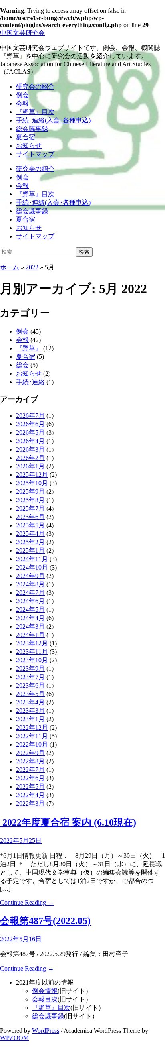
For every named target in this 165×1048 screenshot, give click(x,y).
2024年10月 (32, 567)
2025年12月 (32, 474)
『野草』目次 (35, 111)
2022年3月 (30, 803)
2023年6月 (30, 685)
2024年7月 (30, 592)
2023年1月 (30, 719)
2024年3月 (30, 626)
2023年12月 (32, 643)
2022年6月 (30, 778)
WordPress (45, 1030)
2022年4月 (30, 795)
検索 (84, 252)
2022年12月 (32, 727)
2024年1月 (30, 634)
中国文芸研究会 (22, 32)
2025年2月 (30, 542)
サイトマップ (35, 154)
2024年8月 (30, 584)
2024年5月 (30, 609)
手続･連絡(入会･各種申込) (53, 120)
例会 (22, 95)
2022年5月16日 (21, 939)
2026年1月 (30, 466)
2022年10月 (32, 744)
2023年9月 (30, 668)
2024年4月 (30, 618)
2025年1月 (30, 550)
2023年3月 (30, 710)
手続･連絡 (30, 382)
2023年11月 (32, 651)
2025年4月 (30, 533)
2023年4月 (30, 702)
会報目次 (45, 999)
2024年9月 (30, 575)
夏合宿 (25, 137)
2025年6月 (30, 516)
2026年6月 (30, 424)
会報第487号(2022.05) (45, 921)
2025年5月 (30, 525)
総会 (22, 365)
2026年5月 (30, 432)
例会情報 (45, 990)
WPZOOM (14, 1037)
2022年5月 (30, 786)
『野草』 (29, 348)
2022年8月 (30, 761)
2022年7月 (30, 769)
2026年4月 (30, 441)
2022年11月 (32, 736)
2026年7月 (30, 415)
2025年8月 (30, 500)
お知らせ (29, 145)
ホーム (9, 267)
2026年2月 (30, 457)
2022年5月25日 (21, 840)
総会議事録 (32, 128)
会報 (22, 103)
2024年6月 (30, 601)
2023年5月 (30, 693)
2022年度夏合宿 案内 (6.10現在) (68, 822)
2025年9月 (30, 491)
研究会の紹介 (35, 86)
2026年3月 (30, 449)
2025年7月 (30, 508)
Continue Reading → (27, 902)
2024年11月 (32, 559)
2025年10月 (32, 483)
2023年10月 (32, 660)
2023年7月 (30, 677)
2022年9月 (30, 752)
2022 (32, 267)
